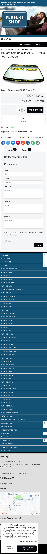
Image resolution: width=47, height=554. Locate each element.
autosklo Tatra (7, 403)
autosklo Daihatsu (8, 296)
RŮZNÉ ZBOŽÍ (5, 451)
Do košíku (36, 110)
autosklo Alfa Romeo (9, 269)
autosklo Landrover (9, 337)
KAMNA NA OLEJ (6, 262)
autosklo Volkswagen (9, 413)
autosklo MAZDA (7, 344)
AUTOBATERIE (5, 259)
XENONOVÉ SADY (6, 440)
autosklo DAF (6, 293)
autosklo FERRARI (7, 300)
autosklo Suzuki (7, 396)
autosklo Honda (7, 310)
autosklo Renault (7, 372)
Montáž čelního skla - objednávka (13, 420)
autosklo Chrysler (8, 317)
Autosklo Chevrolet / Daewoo (12, 289)
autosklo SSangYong (9, 389)
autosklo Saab (6, 379)
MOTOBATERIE (5, 433)
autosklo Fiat (6, 303)
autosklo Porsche (8, 368)
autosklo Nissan (7, 358)
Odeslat (38, 245)
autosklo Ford (6, 307)
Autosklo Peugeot (7, 365)
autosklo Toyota (7, 406)
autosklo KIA (6, 331)
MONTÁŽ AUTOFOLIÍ (7, 444)
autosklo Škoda (7, 399)
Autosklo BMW (6, 279)
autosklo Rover (7, 375)
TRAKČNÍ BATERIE (7, 427)
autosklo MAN (6, 341)
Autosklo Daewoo (7, 286)
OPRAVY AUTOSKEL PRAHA (9, 447)
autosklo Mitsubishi (8, 351)
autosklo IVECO (6, 320)
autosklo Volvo (7, 409)
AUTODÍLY (4, 437)
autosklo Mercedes (8, 355)
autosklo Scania (7, 382)
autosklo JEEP (6, 327)
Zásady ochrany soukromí (28, 541)
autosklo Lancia (7, 334)
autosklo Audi (6, 272)
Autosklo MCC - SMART (9, 348)
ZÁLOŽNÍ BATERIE (7, 423)
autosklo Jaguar (7, 324)
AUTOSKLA (4, 265)
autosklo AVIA (6, 276)
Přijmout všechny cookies (27, 548)
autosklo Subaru (7, 392)
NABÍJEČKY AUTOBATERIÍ (9, 430)
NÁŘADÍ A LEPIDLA (7, 416)
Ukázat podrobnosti (9, 547)
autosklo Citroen (7, 283)
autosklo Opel (6, 361)
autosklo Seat (6, 385)
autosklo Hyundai (8, 313)
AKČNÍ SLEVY (5, 255)
